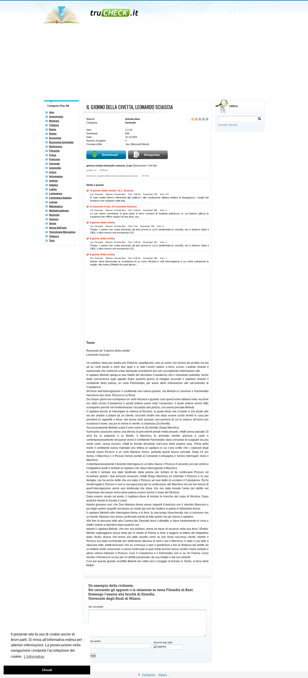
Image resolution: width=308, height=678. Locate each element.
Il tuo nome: (94, 641)
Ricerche (54, 214)
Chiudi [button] (47, 670)
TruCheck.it (148, 674)
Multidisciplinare (59, 210)
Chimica (54, 125)
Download (110, 155)
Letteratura (55, 193)
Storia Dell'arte (58, 227)
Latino (53, 189)
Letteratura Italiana (60, 197)
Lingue (53, 202)
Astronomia (56, 116)
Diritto (53, 133)
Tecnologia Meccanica (62, 232)
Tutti (52, 240)
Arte (51, 112)
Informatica (56, 176)
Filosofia (54, 150)
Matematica (56, 206)
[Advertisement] (154, 64)
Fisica (52, 155)
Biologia (54, 120)
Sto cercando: (96, 606)
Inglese (53, 180)
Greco (52, 172)
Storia (52, 223)
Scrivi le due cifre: (163, 642)
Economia (55, 138)
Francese (54, 159)
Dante (52, 129)
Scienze (53, 219)
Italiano (53, 185)
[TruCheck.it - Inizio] (91, 13)
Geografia (55, 167)
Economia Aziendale (61, 142)
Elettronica (55, 146)
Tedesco (54, 236)
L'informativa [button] (34, 656)
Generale (54, 163)
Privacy (163, 674)
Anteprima (152, 155)
